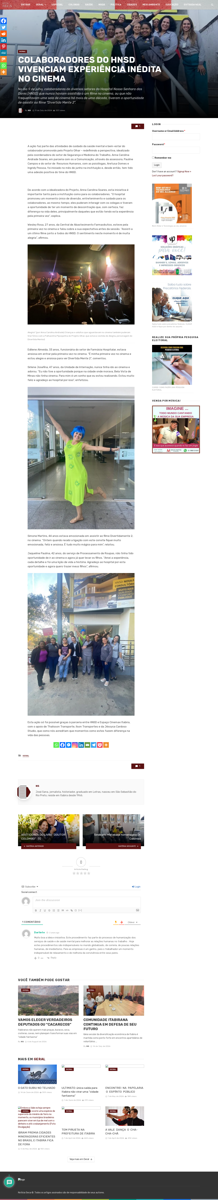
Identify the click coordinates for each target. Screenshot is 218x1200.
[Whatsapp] (56, 745)
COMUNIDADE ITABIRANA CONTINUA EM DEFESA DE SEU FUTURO (109, 1024)
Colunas (73, 4)
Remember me (163, 158)
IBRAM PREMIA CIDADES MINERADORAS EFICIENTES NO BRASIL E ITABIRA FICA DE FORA (36, 1138)
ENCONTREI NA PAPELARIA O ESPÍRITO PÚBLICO (124, 1089)
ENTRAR (25, 4)
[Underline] (45, 910)
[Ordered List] (54, 910)
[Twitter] (3, 27)
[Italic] (40, 910)
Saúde (89, 4)
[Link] (71, 910)
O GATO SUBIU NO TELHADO (36, 1087)
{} (76, 910)
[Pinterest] (3, 46)
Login (137, 886)
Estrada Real (192, 4)
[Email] (87, 745)
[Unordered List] (58, 910)
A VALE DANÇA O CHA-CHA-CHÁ (121, 1131)
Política (116, 4)
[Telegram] (93, 745)
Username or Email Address (168, 131)
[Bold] (36, 910)
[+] (80, 910)
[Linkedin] (81, 745)
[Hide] (1, 78)
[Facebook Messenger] (68, 745)
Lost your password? (162, 175)
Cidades (132, 4)
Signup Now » (184, 171)
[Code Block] (67, 910)
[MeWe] (3, 53)
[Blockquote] (62, 910)
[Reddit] (3, 33)
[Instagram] (75, 745)
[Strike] (49, 910)
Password (158, 144)
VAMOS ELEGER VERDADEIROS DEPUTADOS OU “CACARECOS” (45, 1022)
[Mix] (3, 59)
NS (29, 110)
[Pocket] (100, 745)
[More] (106, 745)
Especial (57, 4)
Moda (101, 4)
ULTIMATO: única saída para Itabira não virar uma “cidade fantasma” (80, 1091)
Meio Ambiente (151, 4)
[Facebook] (62, 745)
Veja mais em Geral (79, 1159)
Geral (40, 4)
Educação (172, 4)
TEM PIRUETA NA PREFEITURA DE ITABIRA (79, 1131)
